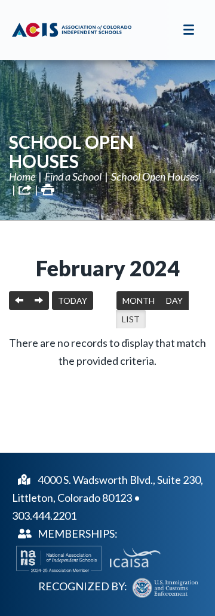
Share (25, 189)
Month (138, 300)
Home (22, 176)
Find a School (73, 176)
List (131, 319)
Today (72, 300)
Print (47, 189)
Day (174, 300)
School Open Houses (71, 151)
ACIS (71, 30)
